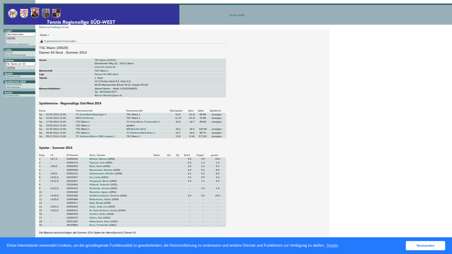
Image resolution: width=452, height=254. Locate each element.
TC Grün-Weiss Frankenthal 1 (143, 121)
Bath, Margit (96, 203)
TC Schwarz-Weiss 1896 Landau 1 (95, 136)
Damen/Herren (14, 84)
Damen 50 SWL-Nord (106, 74)
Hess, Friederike (99, 225)
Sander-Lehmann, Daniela (104, 195)
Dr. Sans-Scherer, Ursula (103, 210)
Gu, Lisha (95, 177)
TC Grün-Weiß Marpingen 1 (91, 114)
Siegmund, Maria (99, 181)
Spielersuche (13, 76)
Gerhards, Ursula (99, 188)
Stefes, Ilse (95, 217)
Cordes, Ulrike (97, 214)
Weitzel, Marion (98, 159)
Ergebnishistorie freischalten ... (61, 41)
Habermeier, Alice (99, 221)
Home (43, 35)
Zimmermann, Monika (101, 173)
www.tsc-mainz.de (105, 67)
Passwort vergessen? (17, 44)
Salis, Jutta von (98, 206)
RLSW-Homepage (16, 55)
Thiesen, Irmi (97, 162)
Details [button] (332, 245)
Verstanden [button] (425, 245)
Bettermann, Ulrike (100, 199)
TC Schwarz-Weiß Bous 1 (140, 132)
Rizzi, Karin (95, 166)
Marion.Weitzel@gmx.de (108, 95)
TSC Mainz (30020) (105, 60)
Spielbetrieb (12, 95)
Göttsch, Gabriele (99, 184)
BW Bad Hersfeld (136, 129)
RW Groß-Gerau (85, 118)
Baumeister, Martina (100, 170)
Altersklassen (13, 87)
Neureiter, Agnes (99, 192)
